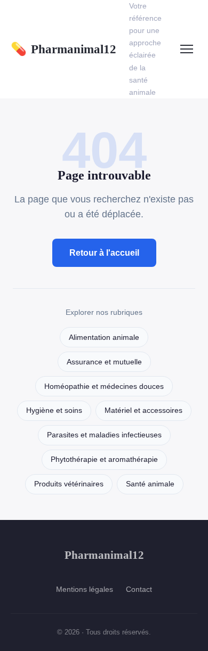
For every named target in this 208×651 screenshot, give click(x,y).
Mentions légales (84, 589)
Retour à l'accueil (104, 252)
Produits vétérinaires (68, 484)
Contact (139, 589)
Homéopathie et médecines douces (104, 386)
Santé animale (150, 484)
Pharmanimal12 (63, 49)
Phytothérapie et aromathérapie (104, 459)
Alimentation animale (104, 337)
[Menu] (186, 49)
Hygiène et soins (54, 410)
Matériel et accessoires (143, 410)
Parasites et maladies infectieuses (104, 435)
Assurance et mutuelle (104, 362)
